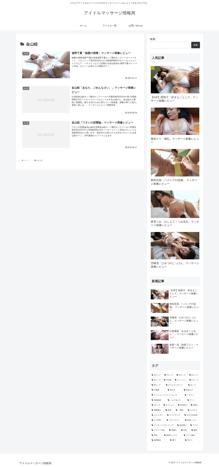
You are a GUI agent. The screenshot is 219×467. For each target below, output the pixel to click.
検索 (152, 39)
